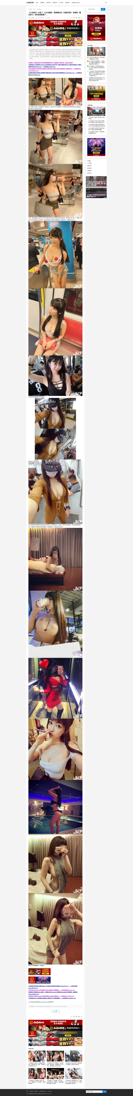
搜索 (103, 9)
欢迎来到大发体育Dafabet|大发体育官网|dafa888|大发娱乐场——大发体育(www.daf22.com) (51, 996)
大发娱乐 (33, 17)
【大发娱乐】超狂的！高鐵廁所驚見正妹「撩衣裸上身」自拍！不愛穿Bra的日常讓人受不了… (37, 1064)
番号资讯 (48, 2)
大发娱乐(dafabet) (76, 2)
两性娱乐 (67, 2)
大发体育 (41, 965)
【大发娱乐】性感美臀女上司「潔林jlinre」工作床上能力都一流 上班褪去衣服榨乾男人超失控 (73, 1082)
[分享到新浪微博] (74, 18)
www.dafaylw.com (44, 1002)
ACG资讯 (61, 2)
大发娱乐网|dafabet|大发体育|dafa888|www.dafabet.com (40, 1093)
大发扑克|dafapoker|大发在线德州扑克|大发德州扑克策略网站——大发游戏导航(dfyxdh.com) (51, 990)
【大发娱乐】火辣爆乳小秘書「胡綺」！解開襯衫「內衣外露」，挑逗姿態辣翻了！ (37, 1082)
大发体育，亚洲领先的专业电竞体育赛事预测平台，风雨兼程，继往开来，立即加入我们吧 (50, 62)
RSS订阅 (50, 1091)
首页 (37, 2)
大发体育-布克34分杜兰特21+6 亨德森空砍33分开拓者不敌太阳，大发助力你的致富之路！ (97, 79)
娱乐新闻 (55, 2)
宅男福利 (42, 2)
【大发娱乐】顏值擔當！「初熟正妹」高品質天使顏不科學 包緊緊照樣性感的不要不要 (97, 63)
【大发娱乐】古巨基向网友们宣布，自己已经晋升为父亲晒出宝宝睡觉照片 (97, 68)
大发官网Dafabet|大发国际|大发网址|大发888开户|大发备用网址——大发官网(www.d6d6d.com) (52, 998)
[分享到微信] (76, 18)
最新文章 (36, 1091)
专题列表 (31, 1091)
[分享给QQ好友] (79, 18)
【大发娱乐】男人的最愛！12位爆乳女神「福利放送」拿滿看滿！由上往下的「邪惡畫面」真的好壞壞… (55, 1064)
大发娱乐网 (30, 2)
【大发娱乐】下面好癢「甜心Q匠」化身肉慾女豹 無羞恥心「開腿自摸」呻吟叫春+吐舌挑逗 (55, 1082)
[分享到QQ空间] (81, 18)
